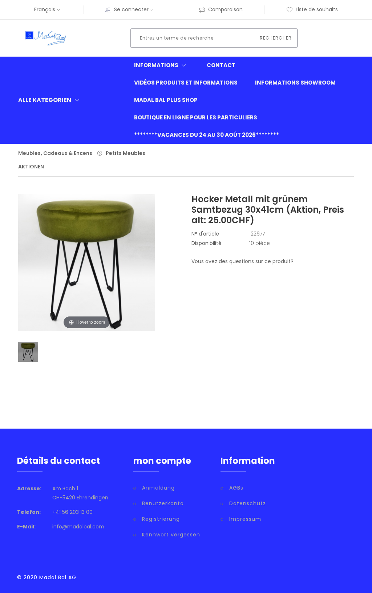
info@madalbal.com (78, 526)
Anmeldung (158, 487)
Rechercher (276, 38)
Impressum (245, 519)
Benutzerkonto (163, 503)
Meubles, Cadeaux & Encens (55, 153)
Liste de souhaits (317, 9)
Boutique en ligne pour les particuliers (195, 117)
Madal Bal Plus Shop (166, 100)
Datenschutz (247, 503)
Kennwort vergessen (171, 534)
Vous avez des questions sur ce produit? (242, 261)
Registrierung (161, 519)
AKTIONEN (31, 166)
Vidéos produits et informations (186, 82)
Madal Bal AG (57, 577)
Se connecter (131, 9)
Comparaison (225, 9)
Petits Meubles (125, 153)
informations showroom (295, 82)
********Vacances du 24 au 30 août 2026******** (206, 135)
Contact (221, 65)
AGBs (236, 487)
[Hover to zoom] (86, 267)
